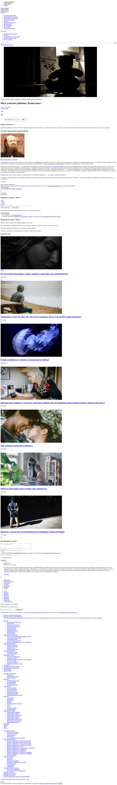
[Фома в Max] (5, 588)
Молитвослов (7, 24)
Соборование (10, 765)
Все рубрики (7, 27)
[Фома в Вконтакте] (7, 580)
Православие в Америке (13, 712)
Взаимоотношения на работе (15, 695)
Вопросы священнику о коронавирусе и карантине (21, 748)
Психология (7, 686)
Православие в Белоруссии (14, 715)
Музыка (9, 702)
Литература (10, 699)
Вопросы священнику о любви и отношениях (19, 752)
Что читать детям (11, 660)
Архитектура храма (12, 652)
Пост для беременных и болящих (16, 738)
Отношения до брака (12, 692)
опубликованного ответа (55, 186)
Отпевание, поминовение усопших (16, 762)
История (6, 679)
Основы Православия (10, 15)
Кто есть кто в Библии (13, 625)
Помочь (6, 8)
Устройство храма (12, 653)
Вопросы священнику (10, 22)
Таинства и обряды (9, 756)
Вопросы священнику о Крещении (16, 750)
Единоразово (6, 207)
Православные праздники (11, 635)
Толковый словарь (12, 708)
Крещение (10, 758)
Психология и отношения (11, 18)
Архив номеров (8, 601)
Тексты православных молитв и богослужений (16, 776)
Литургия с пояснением (13, 769)
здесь (39, 210)
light (2, 108)
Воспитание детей (9, 655)
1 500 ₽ (3, 202)
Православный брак (12, 693)
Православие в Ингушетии (14, 719)
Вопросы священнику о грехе (15, 746)
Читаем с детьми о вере (10, 38)
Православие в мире (9, 710)
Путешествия (7, 669)
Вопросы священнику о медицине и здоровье (19, 753)
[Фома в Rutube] (6, 587)
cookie (18, 618)
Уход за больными (12, 689)
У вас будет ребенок (12, 662)
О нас (5, 591)
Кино (8, 705)
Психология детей (12, 658)
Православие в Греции (13, 716)
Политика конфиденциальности (12, 615)
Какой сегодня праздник (10, 33)
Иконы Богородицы (12, 645)
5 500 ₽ (3, 204)
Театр (8, 706)
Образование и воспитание (11, 668)
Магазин (6, 592)
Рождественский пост (13, 732)
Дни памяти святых (12, 639)
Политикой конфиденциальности (52, 216)
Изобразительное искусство (14, 703)
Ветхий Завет (10, 623)
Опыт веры (10, 675)
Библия (6, 620)
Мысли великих (11, 709)
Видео (5, 728)
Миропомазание (11, 763)
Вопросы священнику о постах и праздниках (19, 642)
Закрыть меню (4, 9)
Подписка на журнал (9, 28)
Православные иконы (10, 643)
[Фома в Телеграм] (7, 583)
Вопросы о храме (11, 755)
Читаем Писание (11, 629)
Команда (6, 597)
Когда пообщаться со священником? (54, 163)
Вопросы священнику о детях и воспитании (19, 659)
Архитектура (10, 698)
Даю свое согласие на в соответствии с (32, 216)
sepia (7, 108)
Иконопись (10, 700)
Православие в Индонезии (14, 720)
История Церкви (11, 682)
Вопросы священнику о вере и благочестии (19, 740)
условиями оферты (16, 215)
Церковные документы (10, 773)
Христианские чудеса (13, 676)
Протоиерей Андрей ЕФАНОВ (9, 159)
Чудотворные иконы (12, 649)
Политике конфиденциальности (48, 783)
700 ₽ (2, 201)
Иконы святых (11, 648)
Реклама (6, 594)
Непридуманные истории (11, 17)
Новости (6, 21)
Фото (5, 726)
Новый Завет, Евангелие (13, 622)
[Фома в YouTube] (7, 585)
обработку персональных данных (24, 216)
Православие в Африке (13, 713)
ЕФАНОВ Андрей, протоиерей (13, 188)
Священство (10, 766)
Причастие (10, 759)
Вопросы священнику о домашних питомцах (19, 745)
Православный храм (9, 650)
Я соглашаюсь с (12, 215)
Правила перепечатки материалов (13, 616)
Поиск (5, 5)
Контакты (6, 595)
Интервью (6, 723)
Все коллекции (8, 39)
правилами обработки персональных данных (37, 612)
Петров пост (10, 736)
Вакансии (6, 598)
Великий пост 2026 (12, 733)
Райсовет (6, 35)
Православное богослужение (12, 36)
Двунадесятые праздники (14, 638)
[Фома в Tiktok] (6, 584)
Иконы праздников (12, 646)
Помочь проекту (5, 213)
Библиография (11, 633)
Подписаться (19, 609)
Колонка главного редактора (11, 666)
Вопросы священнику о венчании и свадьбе (19, 742)
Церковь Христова (9, 772)
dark (4, 108)
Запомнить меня (7, 557)
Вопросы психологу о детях (14, 663)
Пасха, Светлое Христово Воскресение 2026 (19, 636)
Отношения (7, 665)
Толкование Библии (12, 630)
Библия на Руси (11, 632)
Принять (60, 783)
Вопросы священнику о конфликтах (31, 99)
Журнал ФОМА (5, 99)
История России (11, 683)
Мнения (6, 725)
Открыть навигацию (9, 2)
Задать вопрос (4, 187)
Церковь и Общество (9, 775)
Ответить (6, 574)
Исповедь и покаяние (13, 760)
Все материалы (8, 25)
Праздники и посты (9, 730)
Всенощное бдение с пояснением (16, 770)
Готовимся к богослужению (11, 768)
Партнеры (6, 600)
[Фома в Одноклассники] (9, 581)
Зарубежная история (12, 685)
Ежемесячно (15, 207)
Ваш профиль (7, 3)
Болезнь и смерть (11, 688)
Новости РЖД (7, 671)
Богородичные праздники (14, 640)
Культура (6, 696)
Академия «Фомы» (9, 19)
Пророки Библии (11, 628)
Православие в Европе (13, 718)
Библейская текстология (13, 626)
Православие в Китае (13, 722)
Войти (11, 44)
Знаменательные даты (13, 680)
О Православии (11, 678)
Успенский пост (11, 735)
